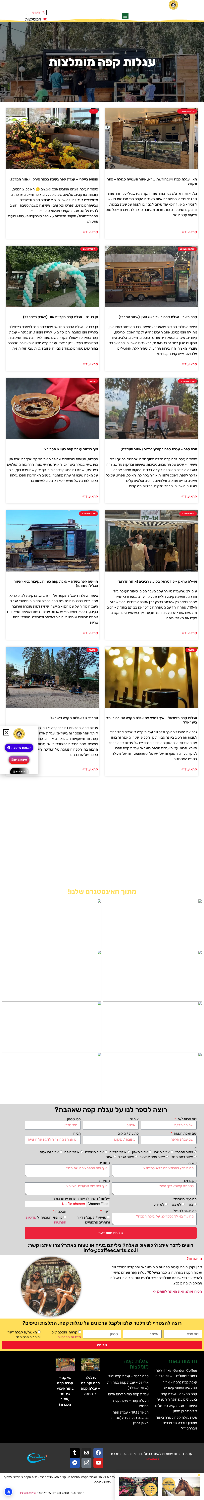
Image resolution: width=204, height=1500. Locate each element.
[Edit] (86, 1463)
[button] (125, 16)
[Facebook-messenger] (75, 1463)
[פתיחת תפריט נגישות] (8, 1491)
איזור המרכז (184, 1152)
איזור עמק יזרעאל (152, 1157)
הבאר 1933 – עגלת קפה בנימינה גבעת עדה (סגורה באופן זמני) (130, 1417)
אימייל (134, 1119)
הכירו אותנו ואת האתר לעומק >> (177, 1291)
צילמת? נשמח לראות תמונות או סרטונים (81, 1199)
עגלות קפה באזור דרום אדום (128, 1394)
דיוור (106, 1211)
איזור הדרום (118, 1152)
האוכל (192, 1163)
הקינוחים (190, 1180)
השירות (104, 1180)
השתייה (104, 1163)
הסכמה (60, 1211)
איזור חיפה (71, 1152)
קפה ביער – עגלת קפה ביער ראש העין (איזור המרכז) (158, 317)
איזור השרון (161, 1152)
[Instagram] (86, 1453)
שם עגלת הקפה (185, 1133)
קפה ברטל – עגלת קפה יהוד (128, 1376)
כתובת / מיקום (128, 1133)
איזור (193, 1147)
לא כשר (175, 1204)
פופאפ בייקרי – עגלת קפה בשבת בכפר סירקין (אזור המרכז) (54, 179)
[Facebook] (98, 1453)
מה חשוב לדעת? (185, 1211)
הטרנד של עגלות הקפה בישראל (74, 718)
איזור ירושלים (49, 1152)
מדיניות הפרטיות (69, 1337)
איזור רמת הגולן (182, 1157)
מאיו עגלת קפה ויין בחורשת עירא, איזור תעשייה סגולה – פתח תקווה (152, 181)
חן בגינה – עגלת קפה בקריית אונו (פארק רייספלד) (60, 317)
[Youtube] (98, 1463)
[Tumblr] (75, 1453)
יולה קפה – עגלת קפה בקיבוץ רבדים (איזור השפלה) (159, 449)
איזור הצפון (140, 1152)
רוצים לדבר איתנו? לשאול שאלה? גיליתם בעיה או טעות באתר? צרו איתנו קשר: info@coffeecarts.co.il (110, 1247)
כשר (189, 1204)
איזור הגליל (126, 1157)
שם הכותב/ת (187, 1119)
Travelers (151, 1459)
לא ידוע (159, 1204)
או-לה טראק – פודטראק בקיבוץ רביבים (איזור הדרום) (157, 581)
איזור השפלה (94, 1152)
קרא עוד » (189, 232)
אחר (109, 1157)
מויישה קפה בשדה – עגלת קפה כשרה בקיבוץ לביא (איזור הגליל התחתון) (56, 583)
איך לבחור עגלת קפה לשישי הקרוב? (71, 449)
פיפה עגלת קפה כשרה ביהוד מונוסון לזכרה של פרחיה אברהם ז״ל (176, 1422)
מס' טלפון (74, 1119)
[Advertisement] (102, 834)
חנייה (77, 1133)
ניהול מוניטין (28, 1493)
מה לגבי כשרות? (185, 1199)
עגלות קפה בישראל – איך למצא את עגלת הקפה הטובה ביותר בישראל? (151, 720)
